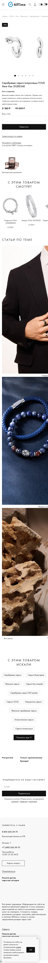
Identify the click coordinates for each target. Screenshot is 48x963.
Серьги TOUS (13, 701)
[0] (40, 4)
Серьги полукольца (24, 728)
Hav (17, 16)
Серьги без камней (34, 684)
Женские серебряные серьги (24, 710)
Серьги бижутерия (36, 675)
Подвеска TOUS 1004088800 (10, 221)
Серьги (4, 16)
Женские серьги (12, 684)
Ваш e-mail (6, 114)
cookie (18, 947)
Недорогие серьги (33, 701)
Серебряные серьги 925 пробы (24, 692)
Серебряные (34, 16)
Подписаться (24, 793)
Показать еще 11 (24, 737)
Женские (24, 16)
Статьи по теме (17, 240)
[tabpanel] (24, 47)
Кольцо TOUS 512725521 (31, 220)
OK (30, 949)
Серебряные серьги (12, 675)
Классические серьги (24, 719)
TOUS (11, 16)
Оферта (5, 929)
